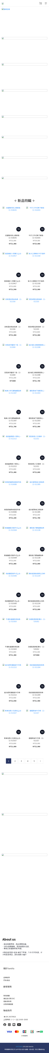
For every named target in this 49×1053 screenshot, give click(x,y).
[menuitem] (8, 761)
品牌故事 (6, 977)
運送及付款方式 (9, 998)
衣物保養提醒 (8, 1004)
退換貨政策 (7, 1001)
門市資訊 (6, 980)
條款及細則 (19, 1046)
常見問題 (6, 995)
